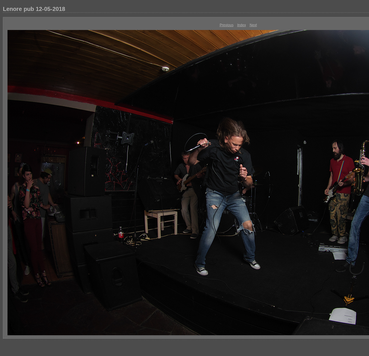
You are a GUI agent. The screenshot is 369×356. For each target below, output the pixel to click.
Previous (227, 25)
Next (253, 25)
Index (241, 25)
